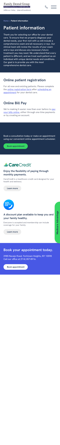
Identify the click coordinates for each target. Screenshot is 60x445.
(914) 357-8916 (28, 259)
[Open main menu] (54, 7)
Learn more (12, 188)
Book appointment (15, 146)
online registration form (19, 89)
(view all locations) (24, 10)
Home (6, 21)
